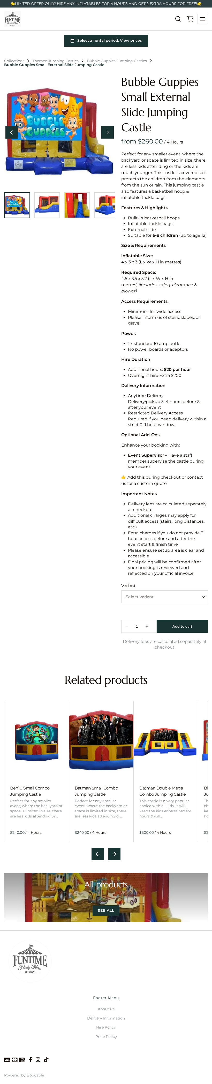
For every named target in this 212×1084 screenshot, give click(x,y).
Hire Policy (106, 1027)
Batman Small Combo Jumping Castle (96, 791)
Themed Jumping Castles (56, 61)
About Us (106, 1009)
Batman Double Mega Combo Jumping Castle (162, 791)
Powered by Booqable (24, 1075)
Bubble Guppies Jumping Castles (117, 61)
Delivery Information (106, 1018)
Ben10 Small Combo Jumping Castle (30, 791)
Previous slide (98, 854)
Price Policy (106, 1036)
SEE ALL (106, 910)
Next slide (114, 854)
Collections (14, 61)
